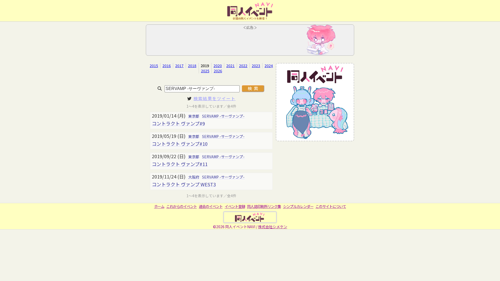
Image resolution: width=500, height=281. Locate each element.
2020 (218, 65)
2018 (192, 65)
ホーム (159, 206)
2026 (218, 70)
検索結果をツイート (214, 98)
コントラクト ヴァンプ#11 (180, 164)
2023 (256, 65)
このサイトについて (331, 206)
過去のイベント (211, 206)
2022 (243, 65)
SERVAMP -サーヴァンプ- (223, 116)
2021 (230, 65)
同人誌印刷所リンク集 (264, 206)
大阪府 (193, 177)
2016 (166, 65)
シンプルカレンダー (298, 206)
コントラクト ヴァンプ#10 (180, 143)
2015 (154, 65)
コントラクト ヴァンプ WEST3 (184, 184)
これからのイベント (181, 206)
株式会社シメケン (272, 226)
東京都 (193, 116)
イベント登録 (235, 206)
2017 (179, 65)
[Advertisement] (250, 41)
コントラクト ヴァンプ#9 (178, 123)
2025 (205, 70)
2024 (269, 65)
